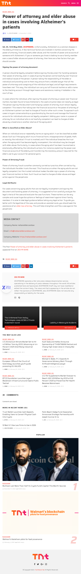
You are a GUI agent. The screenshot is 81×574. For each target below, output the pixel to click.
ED (45, 420)
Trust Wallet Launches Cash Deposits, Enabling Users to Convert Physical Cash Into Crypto (19, 414)
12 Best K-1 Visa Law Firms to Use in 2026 (19, 425)
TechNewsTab (40, 570)
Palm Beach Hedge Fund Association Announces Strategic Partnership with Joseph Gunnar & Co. (58, 414)
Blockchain (6, 483)
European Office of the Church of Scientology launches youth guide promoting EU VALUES (17, 364)
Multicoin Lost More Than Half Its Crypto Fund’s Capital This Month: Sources (34, 486)
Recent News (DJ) (8, 12)
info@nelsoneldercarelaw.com (22, 231)
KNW (5, 352)
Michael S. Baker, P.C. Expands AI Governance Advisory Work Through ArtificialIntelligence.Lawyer (57, 361)
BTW (6, 420)
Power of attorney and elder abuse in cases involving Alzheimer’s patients (41, 246)
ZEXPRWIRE (28, 47)
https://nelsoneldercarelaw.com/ (33, 236)
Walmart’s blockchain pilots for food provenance (22, 539)
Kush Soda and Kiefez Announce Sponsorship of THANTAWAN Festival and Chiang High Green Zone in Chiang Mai (59, 344)
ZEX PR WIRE (13, 33)
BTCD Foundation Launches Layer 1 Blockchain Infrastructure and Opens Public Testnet (21, 381)
